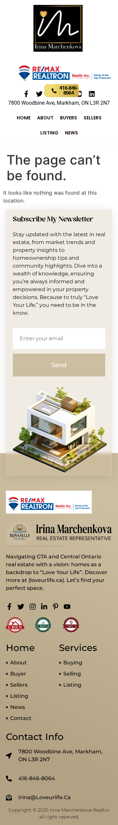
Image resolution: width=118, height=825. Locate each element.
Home (23, 117)
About (45, 117)
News (71, 133)
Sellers (93, 117)
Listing (49, 133)
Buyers (68, 117)
